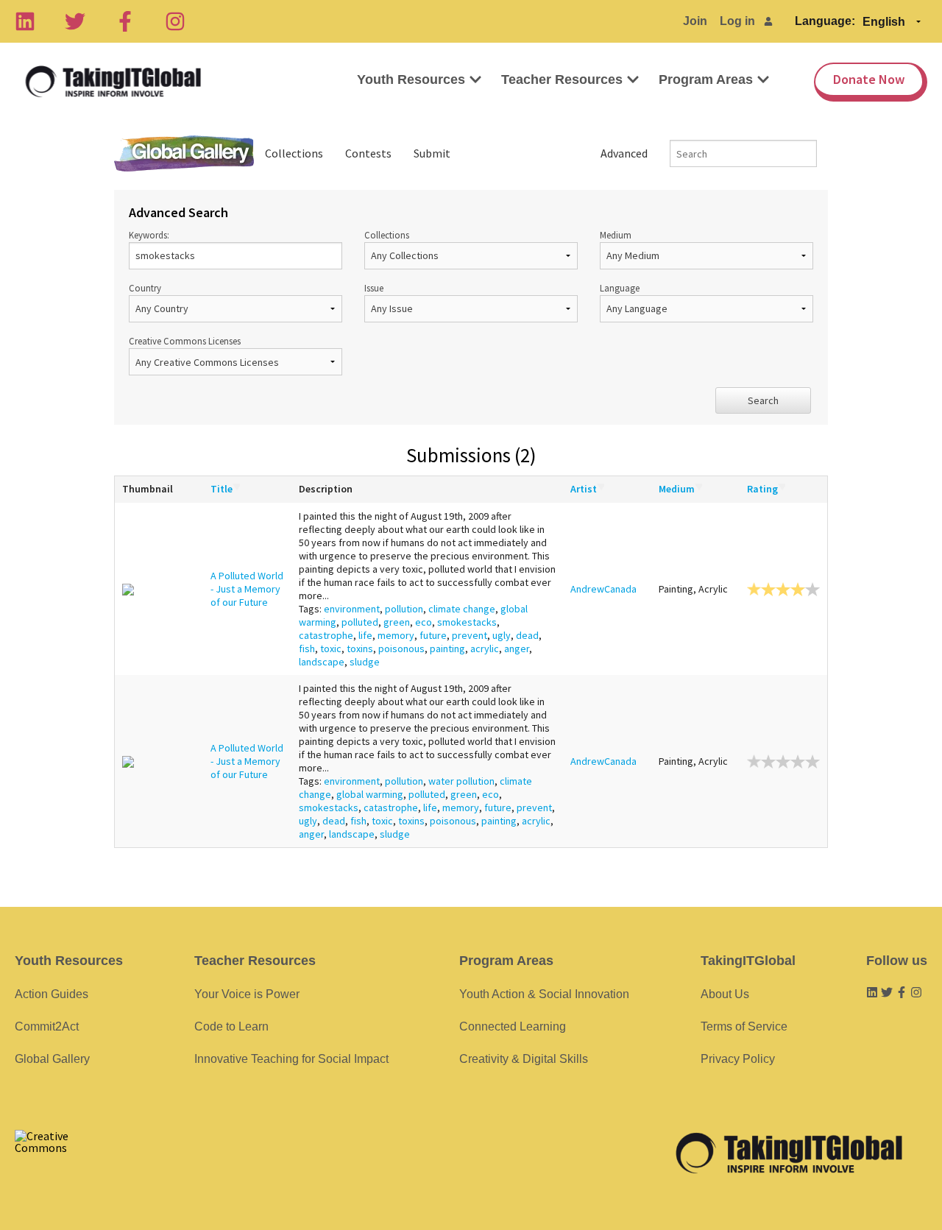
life (365, 635)
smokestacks (467, 622)
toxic (330, 648)
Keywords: (149, 235)
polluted (359, 622)
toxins (360, 648)
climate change (461, 608)
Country (145, 288)
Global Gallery (184, 153)
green (396, 622)
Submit (432, 153)
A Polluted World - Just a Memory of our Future (246, 589)
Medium (615, 235)
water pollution (461, 781)
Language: (825, 21)
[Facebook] (125, 21)
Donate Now (868, 79)
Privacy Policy (738, 1059)
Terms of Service (744, 1026)
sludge (365, 661)
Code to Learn (231, 1026)
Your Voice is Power (247, 994)
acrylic (484, 648)
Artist (583, 488)
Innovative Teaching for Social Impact (291, 1059)
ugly (501, 635)
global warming (369, 794)
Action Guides (51, 994)
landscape (321, 661)
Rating (762, 488)
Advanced (624, 153)
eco (423, 622)
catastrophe (326, 635)
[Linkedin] (25, 21)
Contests (368, 153)
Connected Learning (512, 1026)
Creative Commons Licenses (185, 341)
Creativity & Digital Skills (523, 1059)
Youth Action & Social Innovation (544, 994)
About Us (725, 994)
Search (763, 400)
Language (620, 288)
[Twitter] (75, 21)
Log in (737, 21)
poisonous (401, 648)
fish (307, 648)
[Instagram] (175, 21)
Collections (294, 153)
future (433, 635)
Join (695, 21)
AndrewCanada (603, 588)
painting (447, 648)
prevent (469, 635)
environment (352, 608)
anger (516, 648)
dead (527, 635)
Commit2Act (47, 1026)
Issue (373, 288)
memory (396, 635)
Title (221, 488)
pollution (404, 608)
